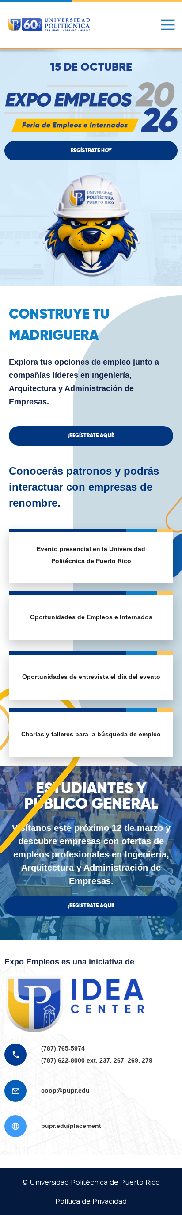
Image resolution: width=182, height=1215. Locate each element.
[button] (91, 150)
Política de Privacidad (91, 1201)
